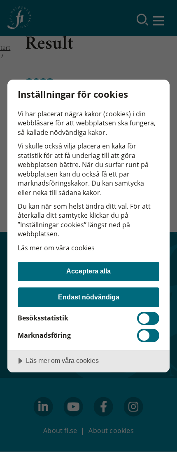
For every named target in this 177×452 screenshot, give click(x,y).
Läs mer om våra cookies (56, 247)
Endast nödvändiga (88, 297)
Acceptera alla (88, 271)
